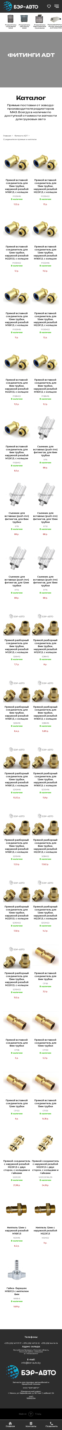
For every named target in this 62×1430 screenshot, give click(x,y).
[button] (49, 6)
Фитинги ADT (21, 135)
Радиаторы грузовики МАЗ (10, 26)
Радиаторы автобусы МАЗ (24, 26)
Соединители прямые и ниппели (20, 139)
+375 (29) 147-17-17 (12, 1343)
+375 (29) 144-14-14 (49, 1343)
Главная (7, 135)
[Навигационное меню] (56, 6)
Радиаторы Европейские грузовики (39, 26)
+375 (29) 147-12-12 (31, 1343)
